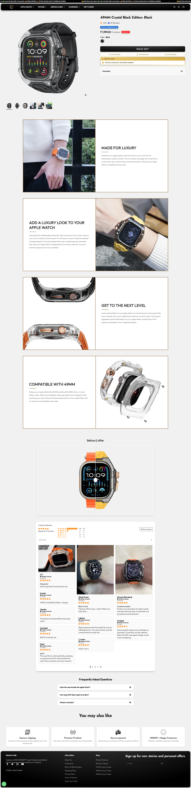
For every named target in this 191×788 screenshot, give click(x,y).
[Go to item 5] (41, 106)
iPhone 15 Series (102, 760)
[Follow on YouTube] (22, 764)
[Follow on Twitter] (12, 764)
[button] (101, 23)
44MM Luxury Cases (103, 767)
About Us (68, 760)
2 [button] (92, 667)
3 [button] (95, 667)
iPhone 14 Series (102, 763)
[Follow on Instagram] (17, 764)
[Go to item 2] (17, 106)
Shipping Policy (70, 770)
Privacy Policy (70, 774)
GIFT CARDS (89, 7)
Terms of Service (71, 777)
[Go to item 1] (9, 106)
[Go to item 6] (49, 106)
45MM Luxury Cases (103, 770)
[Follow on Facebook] (7, 764)
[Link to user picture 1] (56, 558)
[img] (57, 580)
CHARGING (73, 7)
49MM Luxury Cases (103, 774)
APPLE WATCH (26, 7)
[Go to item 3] (25, 106)
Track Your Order (71, 781)
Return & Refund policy (73, 767)
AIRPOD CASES (57, 7)
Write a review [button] (146, 529)
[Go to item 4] (33, 106)
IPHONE (41, 7)
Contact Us (69, 763)
